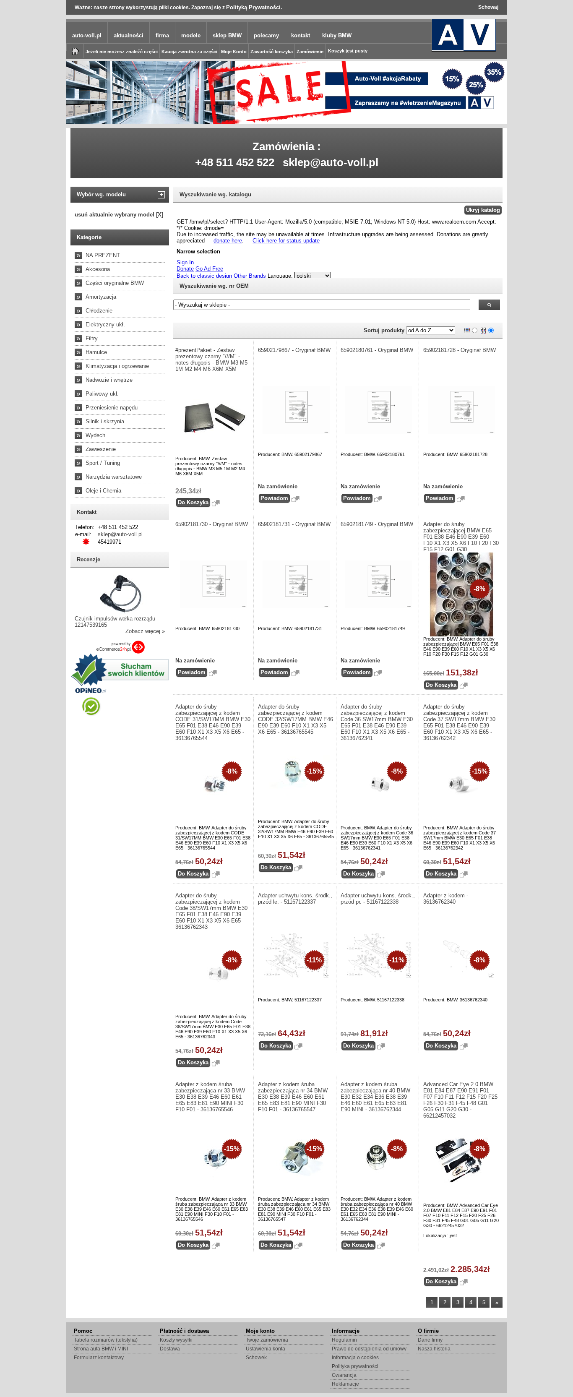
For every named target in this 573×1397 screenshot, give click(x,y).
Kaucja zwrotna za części (189, 51)
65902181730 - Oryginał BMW (211, 524)
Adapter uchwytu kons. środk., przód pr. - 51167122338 (378, 898)
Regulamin (344, 1340)
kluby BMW (337, 35)
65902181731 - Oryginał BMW (294, 524)
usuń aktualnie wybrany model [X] (119, 214)
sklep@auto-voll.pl (330, 162)
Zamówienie (310, 51)
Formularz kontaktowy (99, 1358)
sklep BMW (227, 35)
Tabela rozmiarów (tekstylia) (106, 1340)
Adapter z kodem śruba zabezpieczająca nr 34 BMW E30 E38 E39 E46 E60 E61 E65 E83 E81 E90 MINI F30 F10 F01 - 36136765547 (293, 1097)
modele (191, 35)
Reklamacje (345, 1384)
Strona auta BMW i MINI (101, 1349)
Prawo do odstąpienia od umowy (369, 1349)
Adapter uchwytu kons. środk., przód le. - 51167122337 (295, 898)
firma (162, 35)
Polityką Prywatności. (254, 7)
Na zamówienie (277, 486)
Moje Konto (234, 51)
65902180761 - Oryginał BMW (377, 350)
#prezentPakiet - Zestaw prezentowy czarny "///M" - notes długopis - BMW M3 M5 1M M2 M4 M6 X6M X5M (211, 359)
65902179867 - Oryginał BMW (294, 350)
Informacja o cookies (355, 1358)
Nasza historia (434, 1349)
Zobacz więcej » (145, 631)
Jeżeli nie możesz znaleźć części (122, 51)
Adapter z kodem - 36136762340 (445, 898)
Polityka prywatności (355, 1366)
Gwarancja (344, 1375)
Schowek (256, 1358)
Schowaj (488, 7)
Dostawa (170, 1349)
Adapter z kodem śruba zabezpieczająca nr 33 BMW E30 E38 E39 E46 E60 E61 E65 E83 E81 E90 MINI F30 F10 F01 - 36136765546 (210, 1097)
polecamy (266, 35)
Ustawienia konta (265, 1349)
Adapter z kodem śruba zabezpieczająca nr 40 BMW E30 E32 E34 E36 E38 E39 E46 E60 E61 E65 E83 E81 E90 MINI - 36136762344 (375, 1097)
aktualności (128, 35)
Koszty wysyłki (176, 1340)
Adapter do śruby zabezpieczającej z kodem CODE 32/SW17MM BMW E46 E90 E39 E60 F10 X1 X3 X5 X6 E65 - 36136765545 (295, 719)
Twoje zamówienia (267, 1340)
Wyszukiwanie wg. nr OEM (214, 286)
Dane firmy (430, 1340)
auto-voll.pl (87, 35)
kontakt (300, 35)
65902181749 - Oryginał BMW (377, 524)
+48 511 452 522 (234, 162)
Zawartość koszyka (271, 51)
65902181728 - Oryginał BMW (459, 350)
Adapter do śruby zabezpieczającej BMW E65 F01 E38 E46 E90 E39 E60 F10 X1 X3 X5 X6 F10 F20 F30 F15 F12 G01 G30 (461, 537)
